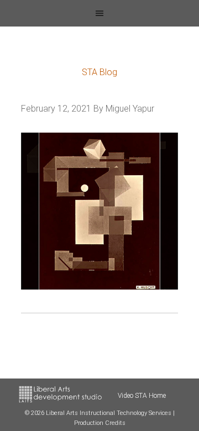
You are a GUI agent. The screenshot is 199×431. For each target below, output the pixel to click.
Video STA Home (142, 396)
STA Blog (99, 72)
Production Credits (99, 423)
